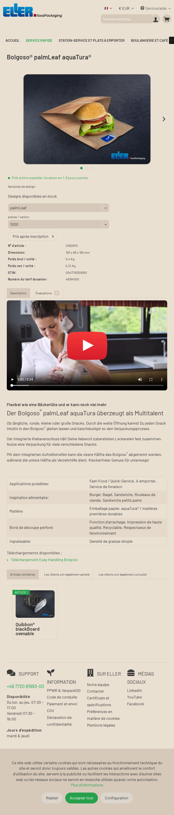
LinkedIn (134, 690)
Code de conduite (62, 696)
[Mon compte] (155, 18)
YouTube (134, 696)
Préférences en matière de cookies (103, 715)
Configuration (116, 797)
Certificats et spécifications (99, 701)
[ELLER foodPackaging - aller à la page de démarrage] (32, 20)
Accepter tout (81, 797)
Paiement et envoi (62, 703)
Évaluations (47, 293)
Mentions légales (101, 725)
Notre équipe (98, 684)
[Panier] (166, 18)
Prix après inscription (30, 236)
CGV (50, 710)
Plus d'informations (87, 784)
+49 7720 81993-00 (25, 686)
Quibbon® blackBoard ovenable (28, 629)
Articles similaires (22, 574)
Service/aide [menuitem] (156, 8)
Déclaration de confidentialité (59, 721)
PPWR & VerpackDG (64, 690)
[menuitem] (127, 18)
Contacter (95, 690)
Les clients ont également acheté (66, 574)
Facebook (135, 703)
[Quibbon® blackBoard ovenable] (35, 604)
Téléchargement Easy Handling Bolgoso (44, 559)
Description (18, 293)
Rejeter (52, 797)
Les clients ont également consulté (123, 574)
